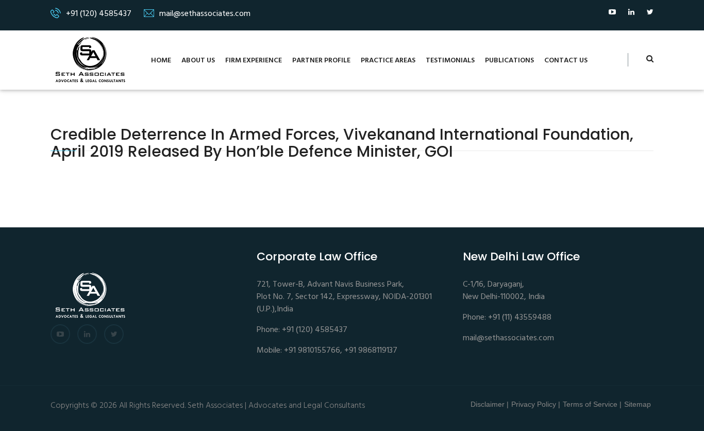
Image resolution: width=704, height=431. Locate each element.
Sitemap (637, 404)
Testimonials (450, 61)
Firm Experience (253, 61)
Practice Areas (388, 61)
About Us (198, 61)
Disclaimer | (490, 404)
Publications (509, 61)
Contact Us (566, 61)
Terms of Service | (592, 404)
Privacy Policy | (535, 404)
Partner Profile (321, 61)
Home (161, 61)
